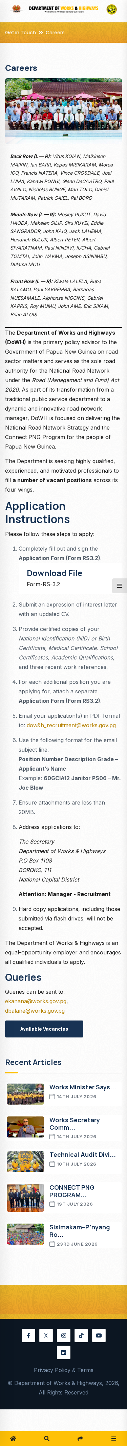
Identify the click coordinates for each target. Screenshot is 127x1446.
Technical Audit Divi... (82, 1154)
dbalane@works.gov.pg (35, 1010)
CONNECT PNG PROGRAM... (71, 1191)
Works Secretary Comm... (74, 1123)
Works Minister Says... (82, 1087)
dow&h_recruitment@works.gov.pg (71, 725)
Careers (55, 32)
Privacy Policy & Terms (63, 1370)
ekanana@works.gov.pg (35, 1001)
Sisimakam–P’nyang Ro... (79, 1231)
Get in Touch (20, 32)
